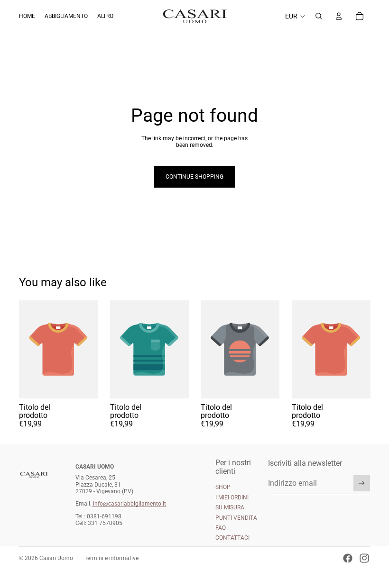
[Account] (338, 16)
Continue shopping (194, 176)
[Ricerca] (318, 16)
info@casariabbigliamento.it (129, 503)
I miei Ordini (232, 497)
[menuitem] (105, 16)
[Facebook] (347, 558)
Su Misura (229, 507)
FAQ (220, 528)
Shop (223, 487)
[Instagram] (364, 558)
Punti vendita (236, 518)
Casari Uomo (56, 558)
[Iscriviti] (361, 483)
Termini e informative (111, 558)
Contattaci (232, 537)
